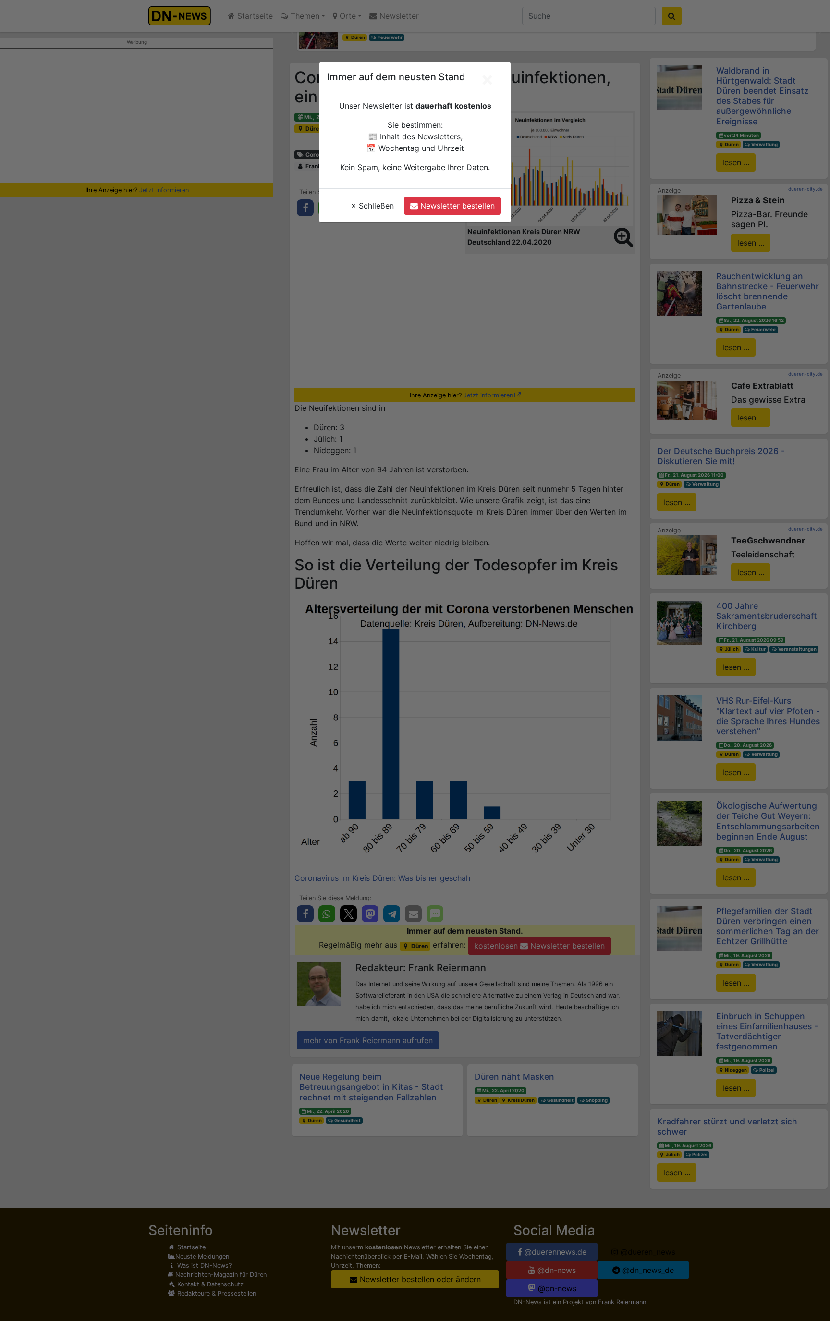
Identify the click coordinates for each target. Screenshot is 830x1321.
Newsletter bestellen (456, 205)
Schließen (372, 205)
